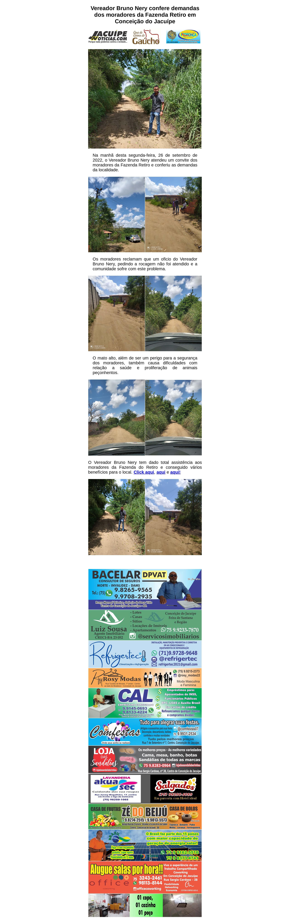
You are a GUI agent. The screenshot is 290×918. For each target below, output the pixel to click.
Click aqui (144, 472)
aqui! (175, 472)
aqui (161, 472)
